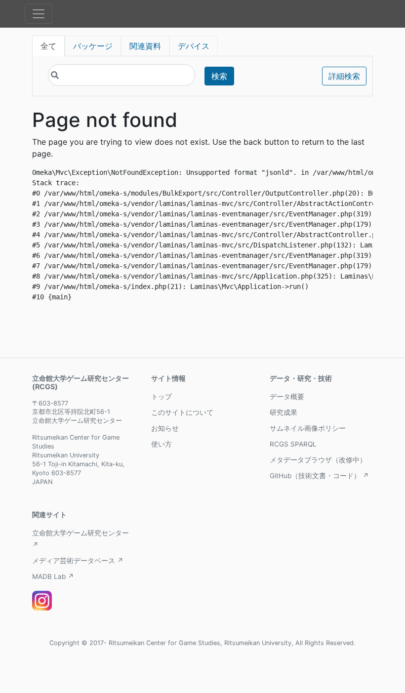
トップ (161, 397)
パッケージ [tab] (93, 46)
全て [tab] (48, 46)
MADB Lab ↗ (53, 576)
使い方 (161, 444)
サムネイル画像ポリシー (308, 428)
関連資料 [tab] (145, 46)
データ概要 (287, 397)
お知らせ (165, 428)
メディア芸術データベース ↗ (77, 561)
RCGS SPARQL (293, 444)
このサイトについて (182, 412)
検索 (219, 76)
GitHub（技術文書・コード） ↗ (319, 476)
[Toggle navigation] (38, 14)
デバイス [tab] (193, 46)
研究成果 (283, 412)
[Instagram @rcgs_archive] (42, 601)
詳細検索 (344, 76)
